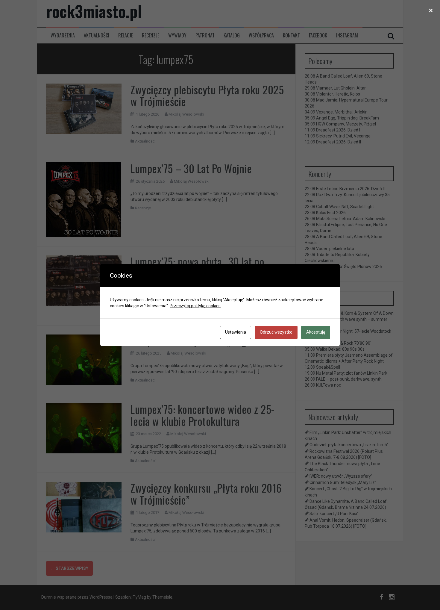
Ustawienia (235, 332)
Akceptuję (315, 332)
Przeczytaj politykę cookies (195, 305)
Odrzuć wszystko (276, 332)
